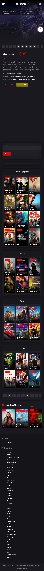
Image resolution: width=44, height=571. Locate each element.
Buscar (5, 145)
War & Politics (11, 555)
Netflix (24, 76)
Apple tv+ (10, 467)
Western (9, 557)
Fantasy (9, 501)
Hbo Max (9, 503)
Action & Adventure (13, 457)
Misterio (9, 514)
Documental (11, 490)
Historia (9, 506)
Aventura (17, 76)
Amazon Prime (11, 462)
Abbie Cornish (13, 79)
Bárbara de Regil (25, 79)
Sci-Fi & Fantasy (12, 532)
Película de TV (11, 524)
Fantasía (9, 498)
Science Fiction (12, 534)
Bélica (9, 473)
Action (9, 455)
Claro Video (10, 480)
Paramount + (11, 521)
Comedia (10, 483)
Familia (9, 496)
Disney (9, 488)
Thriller (9, 547)
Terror (9, 544)
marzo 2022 (10, 442)
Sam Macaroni (15, 74)
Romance (10, 529)
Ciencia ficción (11, 478)
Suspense (31, 76)
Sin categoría (11, 537)
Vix (8, 552)
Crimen (9, 485)
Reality (9, 526)
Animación (10, 465)
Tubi (8, 549)
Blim (8, 475)
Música (9, 516)
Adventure (10, 460)
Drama (9, 493)
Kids (8, 508)
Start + (9, 539)
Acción (11, 76)
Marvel (9, 511)
